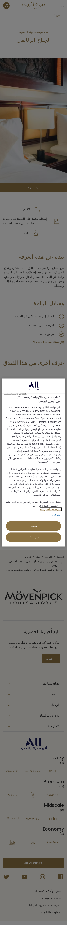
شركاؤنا (56, 514)
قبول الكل (33, 537)
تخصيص (34, 526)
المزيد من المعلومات (50, 509)
